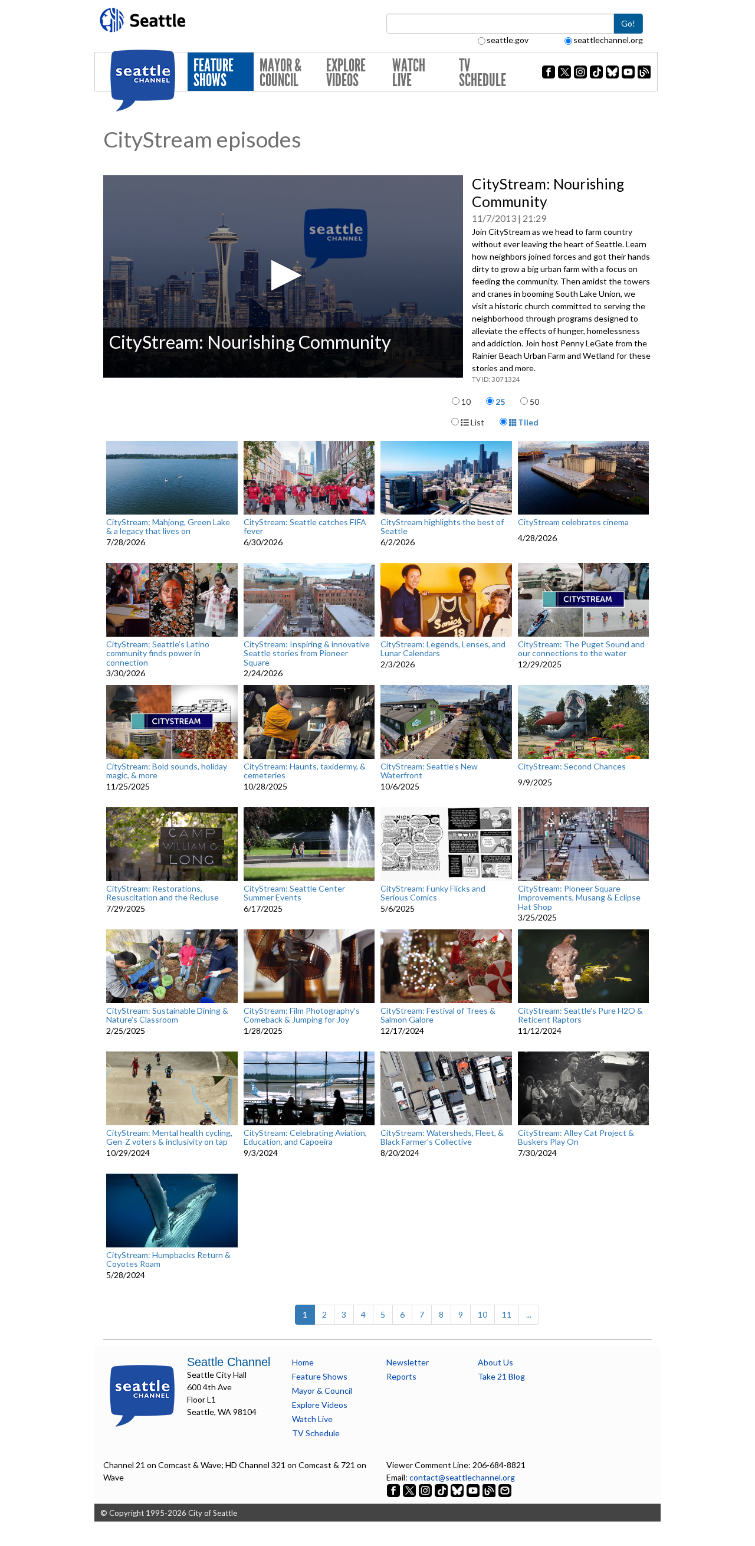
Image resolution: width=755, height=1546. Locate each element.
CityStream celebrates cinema (573, 522)
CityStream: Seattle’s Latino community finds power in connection (157, 653)
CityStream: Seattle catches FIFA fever (305, 526)
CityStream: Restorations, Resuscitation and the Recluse (162, 893)
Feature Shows (213, 72)
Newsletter (407, 1362)
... (528, 1314)
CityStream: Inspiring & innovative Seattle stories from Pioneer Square (307, 653)
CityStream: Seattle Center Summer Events (294, 893)
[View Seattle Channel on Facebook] (394, 1490)
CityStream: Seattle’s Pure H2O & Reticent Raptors (580, 1015)
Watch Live (408, 72)
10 (466, 402)
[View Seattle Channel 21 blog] (490, 1490)
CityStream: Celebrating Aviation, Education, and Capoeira (305, 1137)
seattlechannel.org (608, 40)
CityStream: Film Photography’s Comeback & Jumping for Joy (302, 1015)
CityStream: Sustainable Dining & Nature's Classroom (167, 1015)
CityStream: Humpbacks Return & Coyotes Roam (168, 1259)
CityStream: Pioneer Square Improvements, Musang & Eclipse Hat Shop (579, 897)
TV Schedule (482, 72)
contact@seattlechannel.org (462, 1477)
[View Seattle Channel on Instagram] (426, 1490)
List (476, 422)
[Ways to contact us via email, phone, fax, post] (505, 1490)
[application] (283, 276)
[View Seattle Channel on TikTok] (441, 1490)
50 (534, 402)
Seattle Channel (228, 1361)
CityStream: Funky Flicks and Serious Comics (432, 893)
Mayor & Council (280, 72)
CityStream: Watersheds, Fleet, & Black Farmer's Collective (442, 1137)
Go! (628, 23)
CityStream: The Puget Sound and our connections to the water (581, 649)
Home (303, 1362)
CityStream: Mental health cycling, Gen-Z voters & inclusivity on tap (169, 1137)
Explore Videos (346, 72)
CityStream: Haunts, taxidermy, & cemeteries (305, 771)
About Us (495, 1362)
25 (500, 402)
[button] (283, 275)
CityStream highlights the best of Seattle (442, 526)
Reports (401, 1376)
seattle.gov (507, 40)
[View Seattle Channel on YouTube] (474, 1490)
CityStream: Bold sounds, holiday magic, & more (166, 771)
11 (506, 1314)
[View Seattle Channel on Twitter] (410, 1490)
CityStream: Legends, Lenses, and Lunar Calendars (442, 649)
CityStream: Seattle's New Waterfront (429, 771)
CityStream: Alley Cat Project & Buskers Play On (576, 1137)
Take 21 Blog (501, 1376)
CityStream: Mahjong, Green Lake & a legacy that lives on (168, 526)
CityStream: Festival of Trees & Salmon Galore (437, 1015)
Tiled (527, 422)
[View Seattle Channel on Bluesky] (457, 1490)
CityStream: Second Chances (572, 766)
